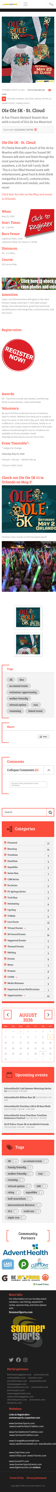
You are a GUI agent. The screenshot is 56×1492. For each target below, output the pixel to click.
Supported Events (16, 940)
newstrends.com (37, 1380)
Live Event (29, 98)
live (22, 679)
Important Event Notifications (23, 989)
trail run (31, 1211)
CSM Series (13, 879)
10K (41, 1186)
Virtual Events (15, 927)
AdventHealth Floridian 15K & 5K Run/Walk (27, 1108)
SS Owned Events (16, 934)
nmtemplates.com (16, 1377)
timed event (35, 711)
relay (13, 1192)
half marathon (19, 1198)
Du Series (12, 885)
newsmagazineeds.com (19, 1393)
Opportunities (14, 995)
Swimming (13, 903)
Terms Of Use (17, 1477)
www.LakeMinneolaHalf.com (23, 1443)
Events (11, 958)
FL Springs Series (16, 891)
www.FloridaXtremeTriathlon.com (26, 1431)
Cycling (11, 909)
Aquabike (12, 867)
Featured (11, 98)
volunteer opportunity (23, 692)
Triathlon (12, 854)
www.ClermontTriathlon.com (23, 1434)
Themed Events (23, 103)
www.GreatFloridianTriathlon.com (26, 1426)
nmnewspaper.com (16, 1383)
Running (20, 98)
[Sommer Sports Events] (9, 4)
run (35, 704)
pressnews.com (37, 1399)
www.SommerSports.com (22, 1423)
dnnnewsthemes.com (18, 1386)
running (15, 1179)
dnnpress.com (14, 1402)
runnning (15, 711)
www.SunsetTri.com (19, 1461)
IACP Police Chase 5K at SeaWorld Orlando (26, 1125)
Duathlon (12, 860)
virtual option (17, 704)
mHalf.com (34, 1440)
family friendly (19, 1167)
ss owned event (18, 686)
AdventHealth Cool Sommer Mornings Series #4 (27, 1090)
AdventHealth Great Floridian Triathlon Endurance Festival (25, 1116)
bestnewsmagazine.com (19, 1374)
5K (10, 679)
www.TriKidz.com (17, 1455)
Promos (11, 970)
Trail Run (12, 897)
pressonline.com (39, 1386)
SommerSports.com (21, 1312)
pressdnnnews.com (17, 1380)
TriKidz (11, 915)
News (10, 964)
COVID (10, 976)
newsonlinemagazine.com (20, 1396)
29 (21, 1031)
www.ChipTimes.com (19, 1452)
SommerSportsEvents (36, 90)
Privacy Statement (36, 1477)
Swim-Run (13, 873)
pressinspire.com (16, 1390)
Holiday (11, 952)
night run (16, 1217)
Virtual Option (41, 98)
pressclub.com (41, 1374)
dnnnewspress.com (17, 1399)
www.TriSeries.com (36, 1455)
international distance (24, 1205)
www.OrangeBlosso (19, 1440)
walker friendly (18, 698)
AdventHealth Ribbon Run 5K (27, 1099)
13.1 (12, 1211)
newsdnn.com (35, 1377)
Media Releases (15, 983)
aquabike (34, 1192)
